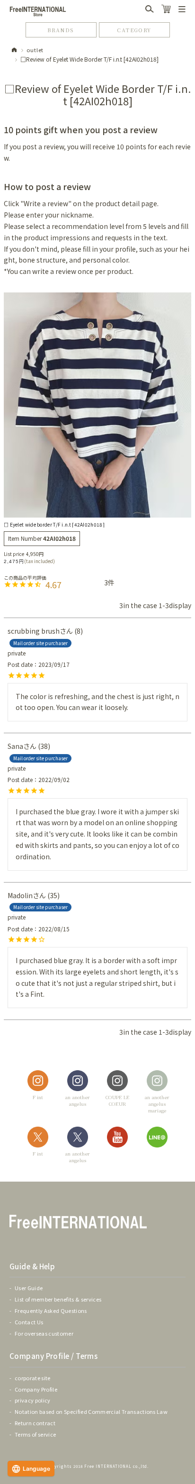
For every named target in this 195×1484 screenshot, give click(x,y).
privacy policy (33, 1400)
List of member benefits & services (58, 1299)
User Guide (29, 1288)
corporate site (33, 1378)
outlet (35, 50)
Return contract (35, 1423)
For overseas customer (44, 1333)
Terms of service (35, 1434)
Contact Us (29, 1322)
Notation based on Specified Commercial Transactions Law (91, 1411)
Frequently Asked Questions (51, 1310)
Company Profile (36, 1389)
